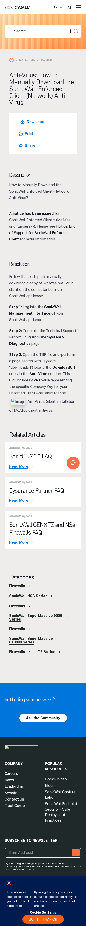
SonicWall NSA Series (28, 596)
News (9, 780)
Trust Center (15, 805)
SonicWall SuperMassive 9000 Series (35, 617)
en (56, 7)
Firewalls (17, 586)
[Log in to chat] (73, 463)
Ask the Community (43, 718)
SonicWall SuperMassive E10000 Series (31, 640)
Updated (22, 60)
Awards (11, 793)
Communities (56, 779)
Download (35, 122)
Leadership (14, 786)
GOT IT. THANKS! (43, 919)
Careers (11, 773)
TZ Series (46, 652)
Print (29, 133)
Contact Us (14, 799)
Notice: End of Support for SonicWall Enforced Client (42, 232)
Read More (18, 466)
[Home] (17, 8)
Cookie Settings (43, 912)
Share (30, 145)
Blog (49, 785)
